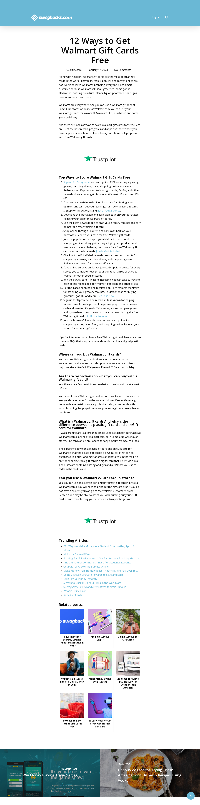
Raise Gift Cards (72, 595)
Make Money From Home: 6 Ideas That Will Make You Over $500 (100, 570)
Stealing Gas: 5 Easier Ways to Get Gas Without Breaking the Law (101, 558)
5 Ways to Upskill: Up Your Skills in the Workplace (92, 583)
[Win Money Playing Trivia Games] (50, 773)
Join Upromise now (96, 316)
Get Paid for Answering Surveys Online (86, 566)
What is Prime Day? (74, 591)
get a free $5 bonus (108, 210)
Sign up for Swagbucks (76, 182)
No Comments (122, 70)
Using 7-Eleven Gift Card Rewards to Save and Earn (93, 574)
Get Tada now (106, 296)
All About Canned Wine (76, 554)
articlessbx (76, 70)
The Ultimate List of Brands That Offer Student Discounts (97, 562)
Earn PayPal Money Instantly (80, 578)
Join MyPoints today (108, 251)
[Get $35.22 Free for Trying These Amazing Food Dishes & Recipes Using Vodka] (150, 773)
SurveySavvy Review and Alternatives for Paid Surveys (94, 587)
